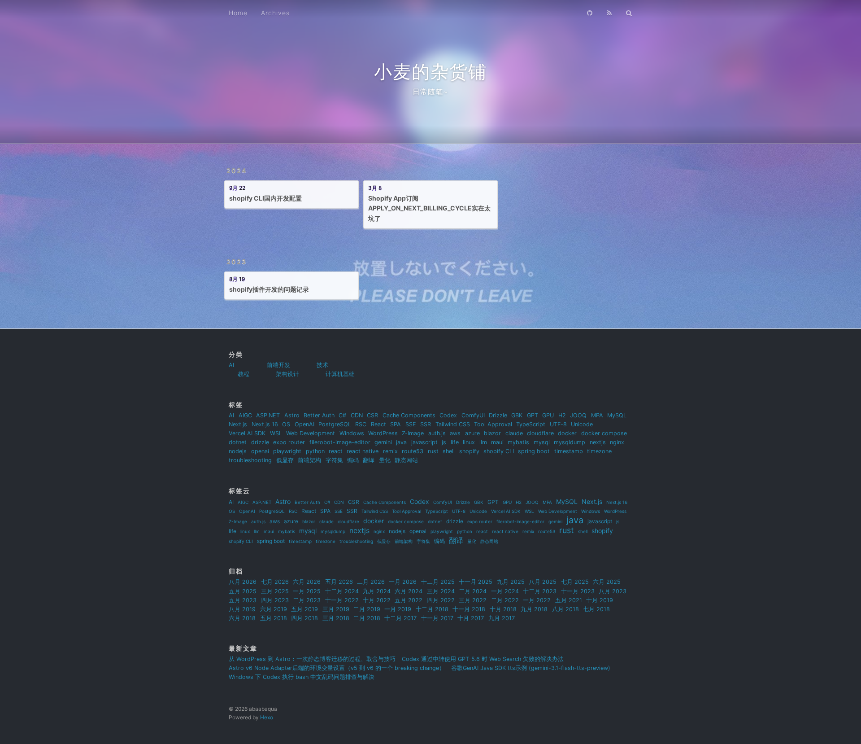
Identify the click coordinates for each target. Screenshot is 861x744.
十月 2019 (599, 600)
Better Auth (319, 415)
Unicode (582, 424)
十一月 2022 (342, 600)
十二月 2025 (438, 581)
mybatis (518, 442)
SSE (410, 424)
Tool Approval (493, 424)
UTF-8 (558, 424)
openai (260, 451)
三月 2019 (335, 609)
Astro (292, 415)
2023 (236, 261)
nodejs (238, 451)
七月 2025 (575, 581)
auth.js (437, 433)
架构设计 (287, 374)
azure (472, 433)
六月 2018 (242, 618)
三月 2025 (275, 591)
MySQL (616, 415)
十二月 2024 (342, 591)
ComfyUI (473, 415)
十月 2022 (377, 600)
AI (231, 365)
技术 (322, 365)
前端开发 (278, 365)
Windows (351, 433)
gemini (383, 442)
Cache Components (409, 415)
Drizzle (498, 415)
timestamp (568, 451)
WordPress (383, 433)
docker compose (604, 433)
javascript (424, 442)
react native (362, 451)
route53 (412, 451)
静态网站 (406, 460)
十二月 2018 (432, 609)
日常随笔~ (430, 91)
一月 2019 (397, 609)
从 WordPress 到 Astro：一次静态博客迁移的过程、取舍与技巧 (312, 659)
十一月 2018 (468, 609)
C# (342, 415)
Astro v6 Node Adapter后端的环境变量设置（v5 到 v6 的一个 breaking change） (337, 668)
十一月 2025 (475, 581)
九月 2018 (534, 609)
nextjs (598, 442)
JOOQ (578, 415)
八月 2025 (543, 581)
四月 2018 (304, 618)
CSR (372, 415)
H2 (562, 415)
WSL (276, 433)
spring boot (534, 451)
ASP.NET (268, 415)
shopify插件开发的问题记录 (269, 289)
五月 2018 (273, 618)
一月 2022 (537, 600)
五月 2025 (243, 591)
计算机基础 (340, 374)
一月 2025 (307, 591)
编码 (353, 460)
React (378, 424)
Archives (275, 13)
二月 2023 (307, 600)
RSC (360, 424)
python (315, 451)
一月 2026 (403, 581)
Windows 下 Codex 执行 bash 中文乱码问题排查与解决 (301, 677)
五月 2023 (243, 600)
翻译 (368, 460)
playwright (287, 451)
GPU (548, 415)
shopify (469, 451)
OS (286, 424)
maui (497, 442)
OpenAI (304, 424)
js (444, 442)
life (455, 442)
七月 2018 (596, 609)
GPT (532, 415)
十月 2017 (470, 618)
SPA (395, 424)
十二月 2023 (540, 591)
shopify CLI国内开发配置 (265, 198)
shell (449, 451)
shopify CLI (498, 451)
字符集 (334, 460)
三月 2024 (441, 591)
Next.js (238, 424)
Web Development (310, 433)
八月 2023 (612, 591)
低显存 (285, 460)
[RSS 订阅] (609, 12)
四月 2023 (275, 600)
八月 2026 (243, 581)
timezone (599, 451)
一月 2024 (505, 591)
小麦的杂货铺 (430, 72)
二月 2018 (366, 618)
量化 (385, 460)
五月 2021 (568, 600)
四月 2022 (441, 600)
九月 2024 (377, 591)
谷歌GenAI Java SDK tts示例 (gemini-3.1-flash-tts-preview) (530, 668)
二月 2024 (473, 591)
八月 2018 (565, 609)
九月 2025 (511, 581)
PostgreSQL (334, 424)
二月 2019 (366, 609)
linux (469, 442)
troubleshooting (250, 460)
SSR (425, 424)
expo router (289, 442)
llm (483, 442)
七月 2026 (275, 581)
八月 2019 (242, 609)
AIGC (245, 415)
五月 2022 (408, 600)
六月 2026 (307, 581)
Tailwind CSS (452, 424)
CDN (357, 415)
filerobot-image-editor (339, 442)
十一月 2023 (578, 591)
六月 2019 (273, 609)
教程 (243, 374)
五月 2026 (339, 581)
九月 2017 (501, 618)
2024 (236, 170)
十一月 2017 (437, 618)
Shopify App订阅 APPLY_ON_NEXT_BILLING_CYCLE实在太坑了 (429, 208)
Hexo (266, 717)
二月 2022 (505, 600)
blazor (492, 433)
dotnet (238, 442)
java (401, 442)
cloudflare (540, 433)
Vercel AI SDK (247, 433)
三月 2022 (473, 600)
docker (567, 433)
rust (433, 451)
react (336, 451)
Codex (448, 415)
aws (455, 433)
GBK (516, 415)
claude (514, 433)
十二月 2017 (400, 618)
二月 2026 (371, 581)
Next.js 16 (265, 424)
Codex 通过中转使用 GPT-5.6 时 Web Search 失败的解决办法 (483, 659)
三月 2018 (335, 618)
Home (238, 13)
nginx (617, 442)
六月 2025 (607, 581)
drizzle (260, 442)
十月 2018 (503, 609)
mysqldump (569, 442)
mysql (542, 442)
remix (390, 451)
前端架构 (309, 460)
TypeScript (530, 424)
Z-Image (413, 433)
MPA (597, 415)
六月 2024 (408, 591)
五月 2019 (304, 609)
